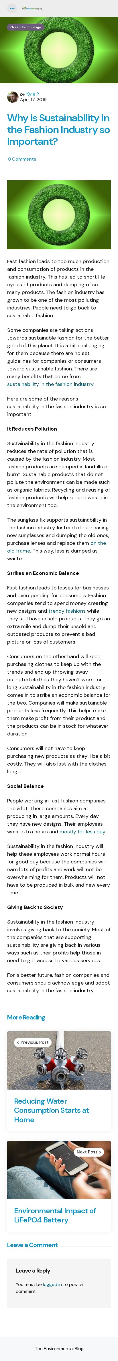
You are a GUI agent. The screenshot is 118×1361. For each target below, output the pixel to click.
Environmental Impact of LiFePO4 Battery (55, 1215)
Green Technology (25, 27)
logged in (52, 1284)
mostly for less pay (82, 831)
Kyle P (32, 94)
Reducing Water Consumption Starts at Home (51, 1110)
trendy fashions (67, 610)
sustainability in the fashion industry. (50, 384)
